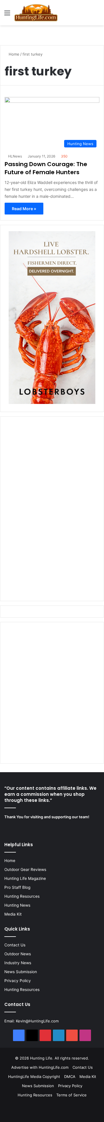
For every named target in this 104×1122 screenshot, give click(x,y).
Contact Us (14, 945)
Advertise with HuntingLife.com (39, 1067)
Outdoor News (17, 954)
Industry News (17, 962)
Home (13, 54)
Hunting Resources (22, 896)
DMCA (69, 1076)
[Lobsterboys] (52, 402)
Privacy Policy (17, 980)
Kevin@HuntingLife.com (37, 1021)
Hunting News (17, 905)
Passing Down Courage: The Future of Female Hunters (46, 168)
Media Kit (13, 914)
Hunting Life (41, 1058)
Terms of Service (71, 1095)
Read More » (24, 208)
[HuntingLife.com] (35, 12)
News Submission (20, 971)
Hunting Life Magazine (25, 878)
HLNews (15, 156)
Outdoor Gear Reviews (25, 869)
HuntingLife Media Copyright (34, 1076)
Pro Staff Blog (17, 887)
